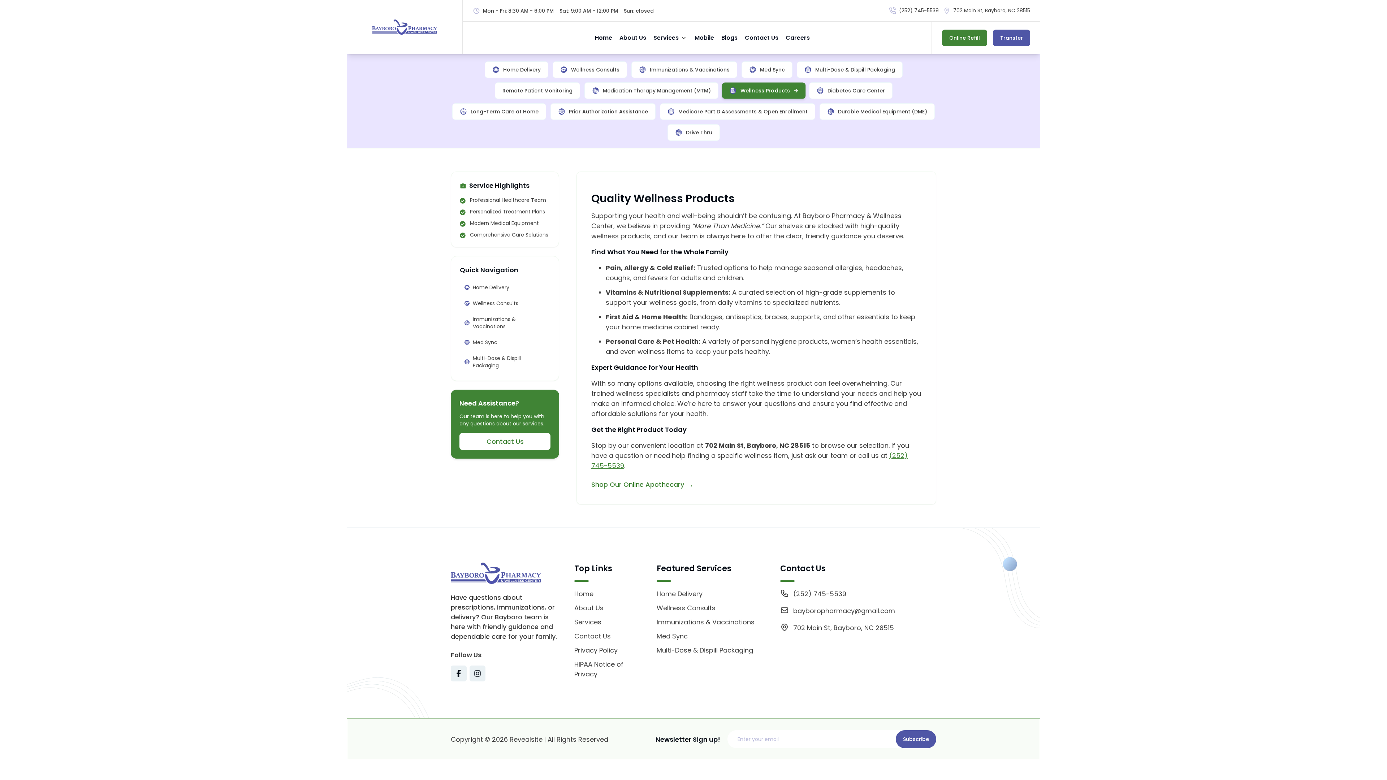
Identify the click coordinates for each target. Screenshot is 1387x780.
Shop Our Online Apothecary (637, 484)
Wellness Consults (686, 607)
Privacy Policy (596, 650)
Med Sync (672, 636)
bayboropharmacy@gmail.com (844, 610)
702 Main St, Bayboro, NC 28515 (991, 10)
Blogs (729, 38)
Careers (798, 38)
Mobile (704, 38)
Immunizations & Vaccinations (706, 622)
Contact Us (761, 38)
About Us (632, 38)
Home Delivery (680, 593)
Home (603, 38)
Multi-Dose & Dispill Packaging (705, 650)
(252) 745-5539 (919, 10)
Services (666, 38)
